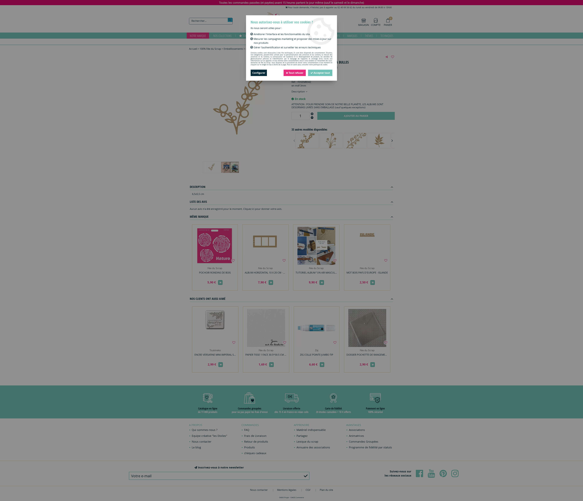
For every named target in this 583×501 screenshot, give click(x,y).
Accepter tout (321, 73)
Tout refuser (295, 73)
